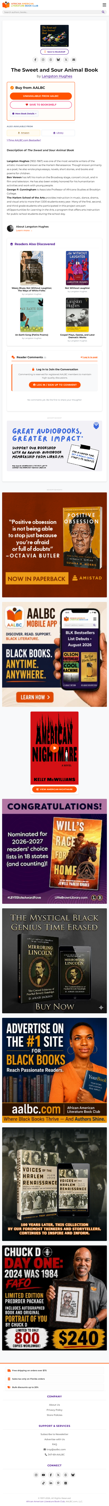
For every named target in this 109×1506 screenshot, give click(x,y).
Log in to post (90, 357)
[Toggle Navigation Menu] (104, 5)
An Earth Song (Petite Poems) (31, 335)
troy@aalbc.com (56, 1449)
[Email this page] (74, 60)
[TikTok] (43, 1483)
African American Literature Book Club (45, 1501)
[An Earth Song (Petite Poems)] (32, 316)
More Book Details (24, 113)
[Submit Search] (102, 12)
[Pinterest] (58, 1483)
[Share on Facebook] (35, 60)
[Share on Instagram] (43, 60)
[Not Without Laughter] (77, 269)
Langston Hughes (57, 76)
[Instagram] (36, 1475)
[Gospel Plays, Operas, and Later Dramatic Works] (77, 316)
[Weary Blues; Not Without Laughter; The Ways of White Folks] (32, 269)
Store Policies (54, 1415)
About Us (54, 1404)
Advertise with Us (54, 1439)
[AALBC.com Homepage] (20, 5)
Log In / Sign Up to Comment (56, 385)
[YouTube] (43, 1475)
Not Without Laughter (77, 288)
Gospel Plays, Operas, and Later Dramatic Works (77, 336)
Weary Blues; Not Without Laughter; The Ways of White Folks (32, 289)
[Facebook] (51, 1475)
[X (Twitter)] (58, 1475)
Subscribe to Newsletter (54, 1434)
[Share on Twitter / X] (66, 60)
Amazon (25, 133)
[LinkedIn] (51, 1483)
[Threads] (65, 1475)
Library (59, 133)
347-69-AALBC (56, 1454)
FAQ (54, 1444)
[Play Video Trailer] (54, 748)
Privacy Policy (54, 1410)
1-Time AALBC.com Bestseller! (24, 140)
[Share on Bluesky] (58, 60)
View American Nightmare (56, 789)
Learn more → (24, 230)
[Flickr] (65, 1483)
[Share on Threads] (51, 60)
